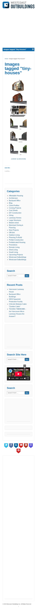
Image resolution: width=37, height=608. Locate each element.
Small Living (13, 252)
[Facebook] (11, 445)
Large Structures (15, 220)
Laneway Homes (15, 218)
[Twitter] (6, 445)
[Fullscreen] (28, 378)
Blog (10, 203)
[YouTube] (21, 445)
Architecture (13, 198)
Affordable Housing (16, 196)
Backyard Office (14, 200)
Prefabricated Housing (17, 242)
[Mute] (25, 378)
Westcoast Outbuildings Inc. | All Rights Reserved (18, 604)
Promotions (13, 245)
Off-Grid (12, 232)
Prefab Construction (16, 240)
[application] (18, 373)
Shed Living (13, 250)
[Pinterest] (18, 450)
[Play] (10, 378)
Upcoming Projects (16, 255)
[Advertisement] (18, 27)
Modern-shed (14, 223)
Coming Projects (15, 208)
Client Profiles (14, 205)
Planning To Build (15, 237)
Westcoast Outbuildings (17, 257)
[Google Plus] (25, 445)
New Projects (14, 230)
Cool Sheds (13, 210)
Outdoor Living (14, 235)
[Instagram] (30, 445)
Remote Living (14, 247)
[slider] (24, 370)
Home (6, 58)
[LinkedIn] (16, 445)
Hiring (11, 215)
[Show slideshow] (18, 159)
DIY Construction (15, 213)
